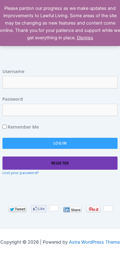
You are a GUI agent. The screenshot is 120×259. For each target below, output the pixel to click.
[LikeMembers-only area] (38, 208)
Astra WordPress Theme (94, 242)
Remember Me (22, 127)
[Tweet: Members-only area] (17, 209)
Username (13, 71)
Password (12, 99)
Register (60, 163)
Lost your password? (20, 172)
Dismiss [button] (85, 38)
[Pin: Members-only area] (93, 209)
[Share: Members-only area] (72, 209)
